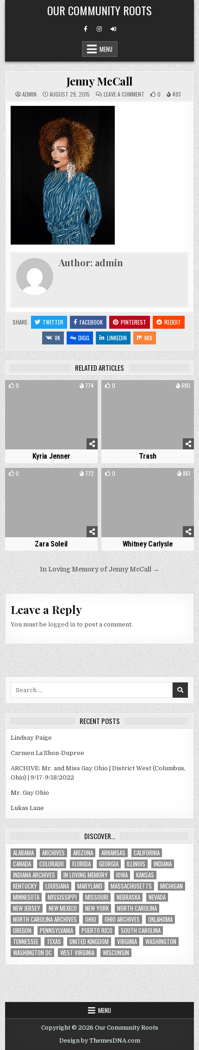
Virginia (127, 941)
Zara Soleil (51, 544)
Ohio (90, 919)
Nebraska (128, 897)
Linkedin (117, 338)
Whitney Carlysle (148, 544)
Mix (148, 338)
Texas (54, 941)
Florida (81, 864)
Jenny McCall (100, 81)
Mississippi (62, 897)
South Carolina (141, 930)
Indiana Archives (34, 875)
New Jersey (26, 908)
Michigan (171, 886)
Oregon (22, 930)
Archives (53, 852)
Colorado (51, 864)
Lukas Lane (27, 807)
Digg (83, 338)
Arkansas (113, 852)
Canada (22, 864)
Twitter (53, 322)
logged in (61, 624)
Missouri (96, 897)
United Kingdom (89, 941)
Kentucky (25, 886)
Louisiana (57, 886)
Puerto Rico (96, 930)
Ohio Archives (122, 919)
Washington (160, 941)
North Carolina (137, 908)
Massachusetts (131, 886)
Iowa (122, 875)
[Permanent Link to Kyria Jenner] (51, 414)
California (147, 852)
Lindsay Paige (31, 737)
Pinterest (133, 322)
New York (97, 908)
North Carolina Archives (45, 919)
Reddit (172, 322)
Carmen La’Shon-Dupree (47, 752)
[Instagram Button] (99, 29)
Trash (147, 456)
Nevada (157, 897)
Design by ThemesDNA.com (99, 1041)
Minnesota (26, 897)
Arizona (83, 852)
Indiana (163, 864)
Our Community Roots (99, 10)
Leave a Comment (124, 94)
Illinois (136, 864)
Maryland (89, 886)
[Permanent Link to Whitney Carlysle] (147, 502)
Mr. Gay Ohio (30, 792)
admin (29, 94)
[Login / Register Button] (113, 29)
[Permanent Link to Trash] (147, 414)
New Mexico (63, 908)
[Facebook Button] (86, 29)
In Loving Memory (85, 875)
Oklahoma (160, 919)
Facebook (91, 322)
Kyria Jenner (51, 456)
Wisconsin (116, 952)
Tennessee (25, 941)
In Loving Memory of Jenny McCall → (99, 569)
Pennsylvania (56, 930)
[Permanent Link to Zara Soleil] (51, 502)
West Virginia (77, 952)
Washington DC (32, 952)
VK (57, 338)
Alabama (23, 852)
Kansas (145, 875)
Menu (106, 49)
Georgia (108, 864)
